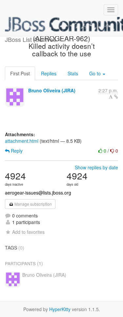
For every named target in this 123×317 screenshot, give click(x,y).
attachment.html (21, 141)
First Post (20, 73)
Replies (48, 73)
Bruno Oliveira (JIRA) (51, 90)
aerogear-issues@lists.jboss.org (38, 192)
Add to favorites (28, 232)
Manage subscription (32, 204)
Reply (16, 150)
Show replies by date (96, 167)
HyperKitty (60, 309)
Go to (95, 73)
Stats (73, 73)
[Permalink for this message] (116, 97)
